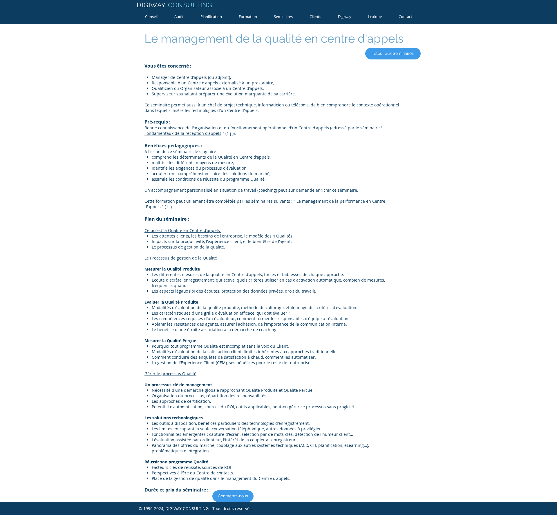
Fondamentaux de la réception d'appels (182, 133)
